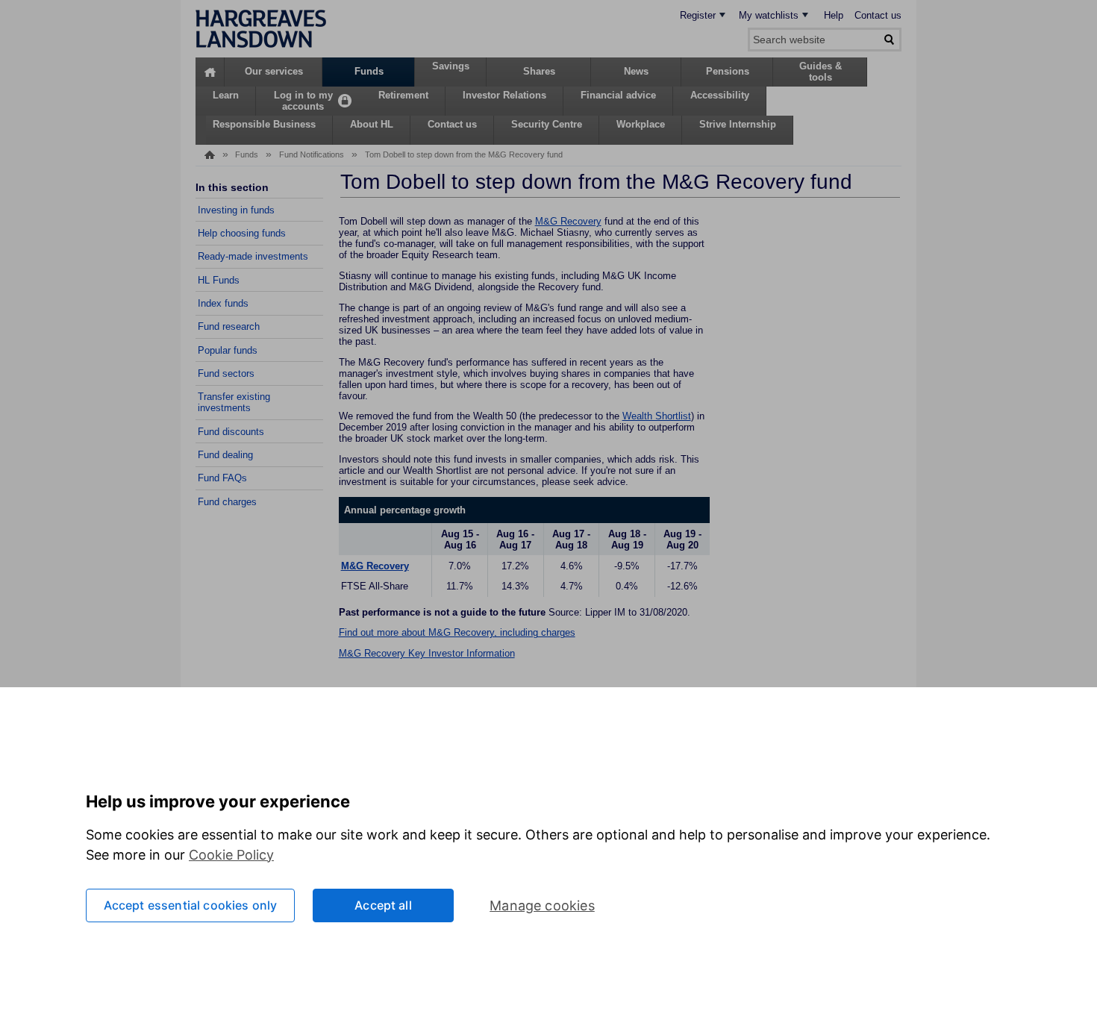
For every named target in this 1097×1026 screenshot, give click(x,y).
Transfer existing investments (234, 402)
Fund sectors (226, 373)
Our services (274, 71)
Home (210, 72)
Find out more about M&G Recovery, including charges (457, 632)
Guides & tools (820, 71)
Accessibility (719, 95)
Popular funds (227, 350)
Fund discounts (231, 431)
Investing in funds (236, 210)
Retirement (403, 95)
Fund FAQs (222, 478)
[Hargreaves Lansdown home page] (261, 44)
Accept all (383, 905)
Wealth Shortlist (656, 416)
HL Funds (219, 280)
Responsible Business (264, 124)
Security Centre (546, 124)
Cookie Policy (231, 855)
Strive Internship (737, 124)
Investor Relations (504, 95)
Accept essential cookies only (191, 905)
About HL (371, 124)
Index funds (223, 303)
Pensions (727, 71)
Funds (369, 71)
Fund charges (227, 501)
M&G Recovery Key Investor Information (427, 653)
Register (698, 15)
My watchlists (768, 15)
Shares (539, 71)
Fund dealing (225, 454)
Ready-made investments (253, 256)
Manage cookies (542, 905)
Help (833, 15)
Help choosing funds (242, 233)
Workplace (640, 124)
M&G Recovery (568, 221)
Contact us (877, 15)
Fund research (229, 326)
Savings (450, 66)
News (636, 71)
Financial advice (618, 95)
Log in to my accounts (303, 100)
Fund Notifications (311, 154)
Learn (226, 95)
